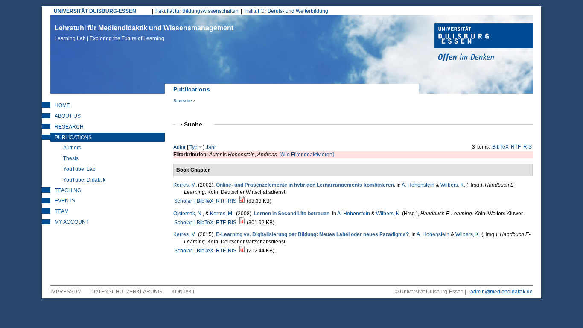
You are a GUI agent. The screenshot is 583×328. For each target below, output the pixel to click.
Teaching (68, 190)
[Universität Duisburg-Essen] (483, 43)
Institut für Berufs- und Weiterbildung (286, 11)
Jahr (211, 147)
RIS (527, 147)
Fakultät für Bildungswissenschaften (197, 11)
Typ (193, 147)
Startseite (182, 100)
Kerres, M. (221, 214)
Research (69, 127)
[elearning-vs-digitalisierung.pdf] (242, 251)
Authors (72, 148)
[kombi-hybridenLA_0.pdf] (242, 201)
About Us (68, 116)
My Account (72, 222)
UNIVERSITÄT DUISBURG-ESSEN (95, 11)
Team (62, 211)
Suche (197, 124)
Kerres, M (184, 185)
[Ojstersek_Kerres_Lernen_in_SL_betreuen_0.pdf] (242, 223)
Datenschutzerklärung (126, 292)
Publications (73, 138)
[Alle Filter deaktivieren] (307, 155)
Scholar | (185, 201)
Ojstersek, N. (188, 214)
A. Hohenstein (418, 185)
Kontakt (183, 292)
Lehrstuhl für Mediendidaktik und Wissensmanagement (144, 32)
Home (62, 105)
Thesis (71, 158)
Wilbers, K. (452, 185)
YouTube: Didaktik (84, 180)
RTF (516, 147)
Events (65, 201)
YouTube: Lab (79, 169)
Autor (179, 147)
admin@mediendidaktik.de (501, 292)
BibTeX (500, 147)
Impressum (66, 292)
